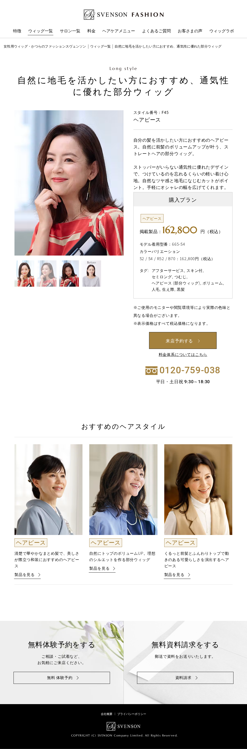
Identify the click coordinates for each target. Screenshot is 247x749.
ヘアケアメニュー (118, 31)
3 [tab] (69, 273)
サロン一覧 (70, 31)
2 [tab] (46, 273)
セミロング (162, 276)
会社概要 (106, 713)
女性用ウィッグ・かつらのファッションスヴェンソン (45, 46)
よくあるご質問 (156, 31)
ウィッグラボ (221, 31)
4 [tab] (91, 273)
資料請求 (183, 677)
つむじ (180, 276)
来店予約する (179, 340)
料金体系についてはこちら (183, 354)
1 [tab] (24, 273)
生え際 (168, 289)
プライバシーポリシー (131, 713)
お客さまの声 (190, 31)
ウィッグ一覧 (40, 31)
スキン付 (194, 270)
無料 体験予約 (60, 677)
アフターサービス (168, 270)
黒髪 (181, 289)
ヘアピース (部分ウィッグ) (176, 283)
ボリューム (213, 283)
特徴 (17, 31)
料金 (91, 31)
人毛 (156, 289)
